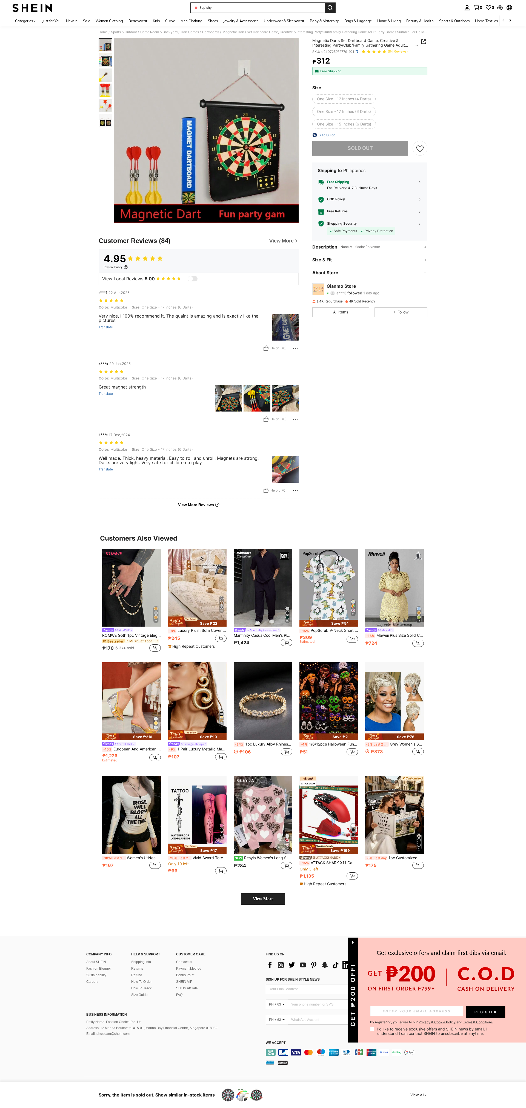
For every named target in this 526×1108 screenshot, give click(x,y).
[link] (477, 7)
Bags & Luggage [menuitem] (358, 21)
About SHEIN (96, 962)
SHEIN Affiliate (187, 988)
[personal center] (467, 7)
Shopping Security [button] (342, 223)
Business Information (106, 1014)
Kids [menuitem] (156, 21)
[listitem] (131, 601)
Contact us (184, 962)
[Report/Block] (295, 348)
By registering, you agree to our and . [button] (431, 1022)
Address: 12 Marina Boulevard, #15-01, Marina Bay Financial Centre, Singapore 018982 (152, 1028)
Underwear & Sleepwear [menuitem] (284, 21)
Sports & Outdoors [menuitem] (454, 21)
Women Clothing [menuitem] (109, 21)
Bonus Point (185, 975)
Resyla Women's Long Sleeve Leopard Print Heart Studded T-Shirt (263, 858)
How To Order (141, 982)
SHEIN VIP (184, 982)
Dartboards (210, 32)
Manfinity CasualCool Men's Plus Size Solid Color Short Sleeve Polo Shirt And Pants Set (263, 635)
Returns (137, 968)
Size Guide (139, 995)
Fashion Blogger (98, 968)
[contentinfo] (355, 1052)
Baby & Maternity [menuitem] (324, 21)
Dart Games (190, 32)
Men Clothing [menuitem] (191, 21)
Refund (136, 975)
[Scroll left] (503, 20)
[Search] (330, 7)
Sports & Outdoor (124, 32)
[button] (500, 7)
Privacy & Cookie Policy (437, 1022)
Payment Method (188, 968)
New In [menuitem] (72, 21)
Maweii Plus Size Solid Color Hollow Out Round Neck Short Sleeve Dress (395, 635)
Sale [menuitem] (86, 21)
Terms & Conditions (478, 1022)
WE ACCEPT (275, 1043)
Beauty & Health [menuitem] (420, 21)
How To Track (141, 988)
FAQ (179, 995)
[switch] (193, 278)
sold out (360, 148)
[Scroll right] (510, 20)
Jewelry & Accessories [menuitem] (240, 21)
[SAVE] (420, 148)
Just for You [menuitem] (51, 21)
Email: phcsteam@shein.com (108, 1034)
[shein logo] (32, 7)
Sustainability (96, 975)
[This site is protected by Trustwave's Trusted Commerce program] (270, 1062)
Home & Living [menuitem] (389, 21)
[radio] (344, 99)
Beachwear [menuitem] (137, 21)
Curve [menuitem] (170, 21)
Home (103, 32)
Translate (106, 327)
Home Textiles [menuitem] (486, 21)
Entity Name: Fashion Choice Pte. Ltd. (114, 1022)
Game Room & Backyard (159, 32)
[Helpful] (266, 348)
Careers (92, 982)
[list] (309, 965)
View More (263, 898)
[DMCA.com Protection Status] (283, 1062)
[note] (197, 621)
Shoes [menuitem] (213, 21)
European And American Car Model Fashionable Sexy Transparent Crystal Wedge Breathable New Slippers (132, 749)
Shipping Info (141, 962)
